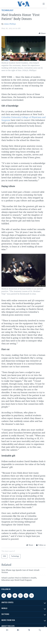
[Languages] (29, 630)
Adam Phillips (10, 24)
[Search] (39, 630)
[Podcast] (31, 595)
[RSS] (26, 595)
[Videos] (18, 630)
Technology (7, 10)
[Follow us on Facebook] (3, 595)
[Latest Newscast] (7, 630)
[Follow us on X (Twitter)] (9, 595)
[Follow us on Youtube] (15, 595)
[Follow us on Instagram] (20, 595)
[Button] (42, 33)
